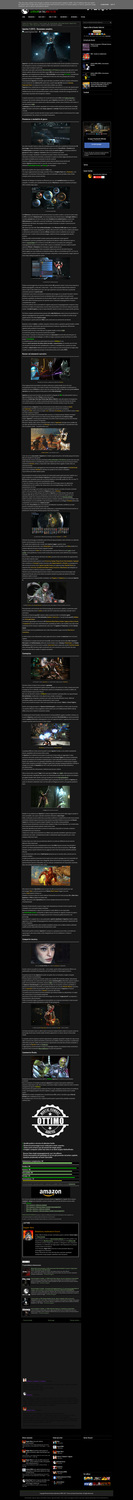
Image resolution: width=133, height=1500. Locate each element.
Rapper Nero (73, 23)
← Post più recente (27, 1320)
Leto (69, 550)
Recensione (26, 25)
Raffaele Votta (60, 1462)
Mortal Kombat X (63, 777)
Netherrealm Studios (63, 23)
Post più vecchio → (75, 1320)
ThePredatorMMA (61, 1472)
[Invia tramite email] (23, 1262)
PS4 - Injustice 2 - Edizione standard (36, 1205)
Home (23, 17)
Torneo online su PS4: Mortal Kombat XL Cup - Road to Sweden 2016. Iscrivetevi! (52, 1298)
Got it (113, 4)
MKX (50, 983)
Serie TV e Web (53, 17)
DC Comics (30, 23)
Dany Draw (29, 1480)
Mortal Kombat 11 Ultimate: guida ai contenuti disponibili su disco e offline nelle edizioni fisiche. (101, 84)
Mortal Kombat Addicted (29, 1215)
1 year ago (35, 1456)
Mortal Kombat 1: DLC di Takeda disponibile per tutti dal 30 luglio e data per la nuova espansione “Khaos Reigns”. (35, 1445)
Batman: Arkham (67, 497)
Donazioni (108, 36)
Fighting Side (71, 1241)
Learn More (105, 4)
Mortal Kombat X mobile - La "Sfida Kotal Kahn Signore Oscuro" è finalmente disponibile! (54, 1278)
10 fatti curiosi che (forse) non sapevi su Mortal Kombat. (34, 1464)
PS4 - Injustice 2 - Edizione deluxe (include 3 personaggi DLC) (43, 1207)
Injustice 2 (36, 23)
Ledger (24, 553)
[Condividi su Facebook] (29, 1262)
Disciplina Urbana (48, 1241)
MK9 (33, 104)
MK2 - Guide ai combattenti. (99, 54)
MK (48, 23)
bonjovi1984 (29, 1469)
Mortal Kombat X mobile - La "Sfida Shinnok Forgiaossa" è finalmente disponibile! (52, 1308)
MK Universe (64, 17)
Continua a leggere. (49, 1274)
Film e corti (42, 17)
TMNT (31, 25)
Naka (57, 1441)
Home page (51, 1320)
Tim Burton (44, 1044)
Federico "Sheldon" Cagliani (64, 1456)
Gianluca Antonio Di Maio (63, 1477)
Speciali (83, 17)
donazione (72, 1184)
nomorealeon (60, 1482)
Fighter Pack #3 (69, 98)
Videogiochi (32, 17)
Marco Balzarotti (44, 1048)
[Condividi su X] (27, 1262)
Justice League (43, 23)
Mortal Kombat (53, 23)
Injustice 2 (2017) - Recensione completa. (37, 29)
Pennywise (59, 1467)
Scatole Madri (31, 242)
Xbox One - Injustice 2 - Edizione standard (38, 1209)
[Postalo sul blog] (25, 1262)
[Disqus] (51, 1350)
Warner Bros (37, 25)
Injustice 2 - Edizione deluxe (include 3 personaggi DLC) (45, 1211)
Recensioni (74, 17)
